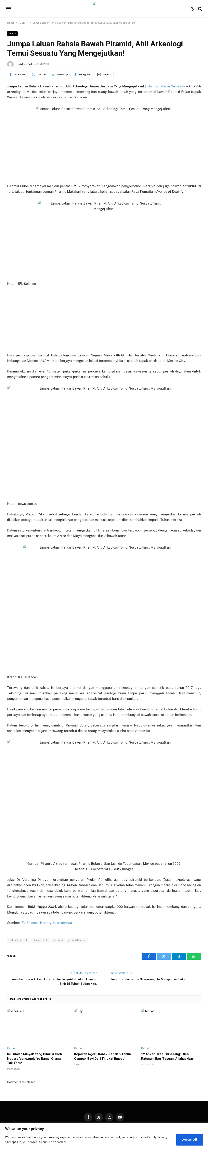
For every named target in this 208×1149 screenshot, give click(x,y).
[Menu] (8, 8)
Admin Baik (26, 64)
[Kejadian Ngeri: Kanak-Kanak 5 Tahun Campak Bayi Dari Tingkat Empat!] (104, 1026)
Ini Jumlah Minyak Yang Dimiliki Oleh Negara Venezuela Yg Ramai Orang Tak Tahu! (34, 1058)
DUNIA (12, 33)
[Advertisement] (104, 320)
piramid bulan (77, 940)
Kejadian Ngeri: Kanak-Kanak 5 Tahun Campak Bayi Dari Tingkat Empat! (102, 1056)
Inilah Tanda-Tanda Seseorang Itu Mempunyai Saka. (148, 979)
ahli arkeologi (18, 940)
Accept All (189, 1139)
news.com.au (62, 923)
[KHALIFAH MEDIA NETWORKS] (104, 8)
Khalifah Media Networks (166, 86)
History (45, 923)
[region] (104, 1136)
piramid (58, 940)
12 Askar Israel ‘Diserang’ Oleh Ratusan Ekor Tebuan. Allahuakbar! (167, 1056)
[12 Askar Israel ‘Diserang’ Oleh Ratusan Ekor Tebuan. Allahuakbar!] (171, 1026)
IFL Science (30, 923)
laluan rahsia (40, 940)
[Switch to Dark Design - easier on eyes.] (192, 9)
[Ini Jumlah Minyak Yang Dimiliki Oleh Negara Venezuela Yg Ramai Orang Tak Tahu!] (37, 1026)
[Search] (199, 8)
